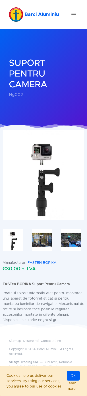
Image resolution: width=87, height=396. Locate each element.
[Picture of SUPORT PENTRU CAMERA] (43, 175)
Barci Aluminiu (41, 14)
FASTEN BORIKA (41, 262)
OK (73, 375)
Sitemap (15, 341)
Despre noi (31, 341)
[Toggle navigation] (73, 14)
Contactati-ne (51, 341)
